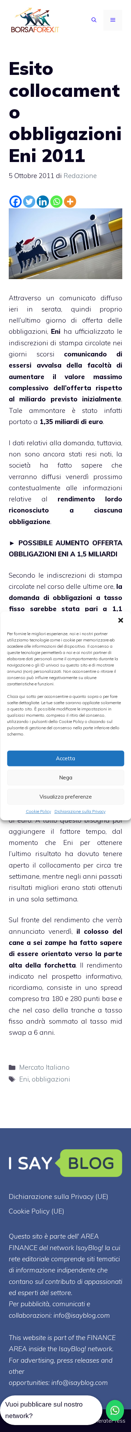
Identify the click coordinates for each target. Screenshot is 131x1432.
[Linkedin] (43, 201)
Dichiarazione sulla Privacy (79, 811)
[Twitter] (29, 201)
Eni (55, 331)
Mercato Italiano (44, 1067)
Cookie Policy (38, 811)
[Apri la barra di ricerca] (94, 20)
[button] (120, 620)
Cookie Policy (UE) (36, 1211)
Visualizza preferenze (65, 796)
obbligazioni (51, 1079)
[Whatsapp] (56, 201)
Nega (65, 777)
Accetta (65, 758)
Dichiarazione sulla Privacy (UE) (58, 1196)
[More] (70, 201)
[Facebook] (15, 201)
